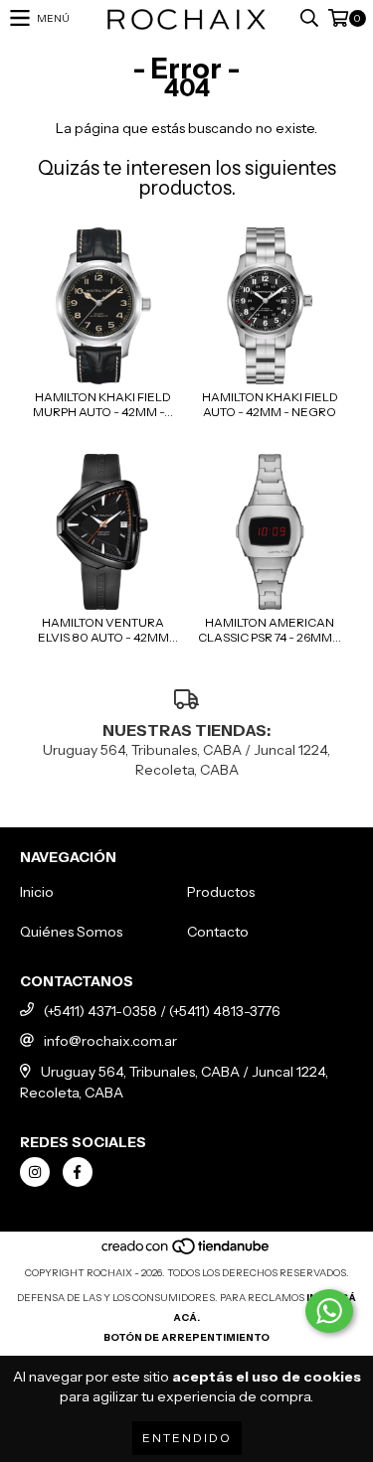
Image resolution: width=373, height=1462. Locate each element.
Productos (221, 892)
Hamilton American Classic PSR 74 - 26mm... (269, 630)
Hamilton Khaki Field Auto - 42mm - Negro (270, 404)
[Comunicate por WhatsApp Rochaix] (329, 1311)
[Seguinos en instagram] (35, 1172)
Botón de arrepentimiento (186, 1337)
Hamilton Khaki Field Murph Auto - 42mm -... (103, 404)
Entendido (187, 1437)
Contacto (218, 932)
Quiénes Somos (71, 932)
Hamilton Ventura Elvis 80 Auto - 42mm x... (103, 630)
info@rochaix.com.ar (110, 1041)
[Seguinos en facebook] (78, 1172)
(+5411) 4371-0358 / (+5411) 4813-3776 (162, 1011)
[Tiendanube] (186, 1252)
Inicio (37, 892)
